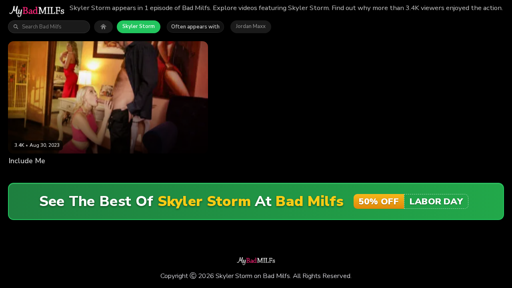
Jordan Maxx (251, 26)
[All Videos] (103, 26)
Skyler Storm (138, 26)
